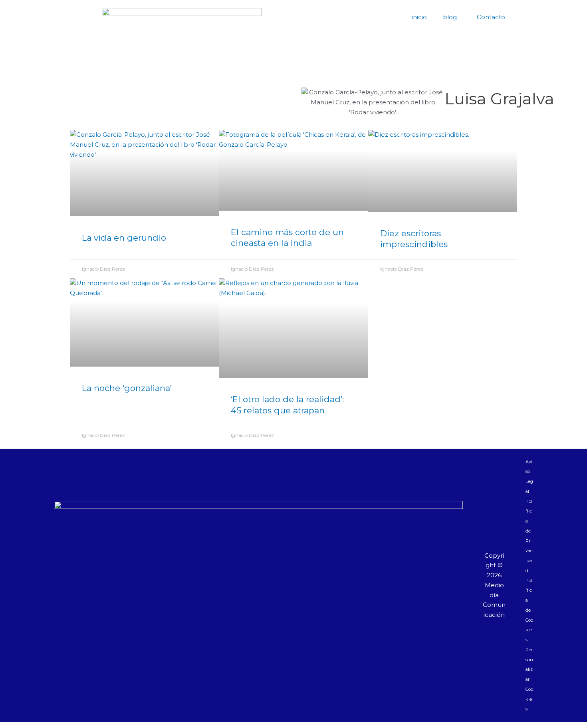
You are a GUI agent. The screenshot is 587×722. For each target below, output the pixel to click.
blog (450, 17)
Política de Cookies (529, 610)
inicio (419, 17)
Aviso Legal (529, 476)
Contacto (491, 17)
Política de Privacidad (529, 536)
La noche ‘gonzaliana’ (127, 388)
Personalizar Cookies (529, 679)
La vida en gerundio (124, 238)
